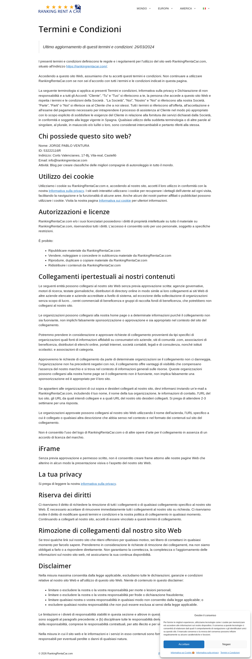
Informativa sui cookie (115, 200)
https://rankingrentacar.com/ (86, 66)
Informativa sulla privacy (207, 652)
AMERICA (186, 8)
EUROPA (163, 8)
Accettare (184, 644)
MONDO (142, 8)
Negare (226, 644)
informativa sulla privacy (98, 484)
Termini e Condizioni (230, 652)
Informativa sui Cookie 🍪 (183, 652)
